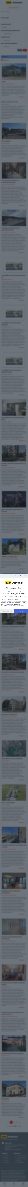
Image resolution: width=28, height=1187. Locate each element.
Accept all (21, 611)
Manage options (7, 611)
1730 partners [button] (11, 592)
